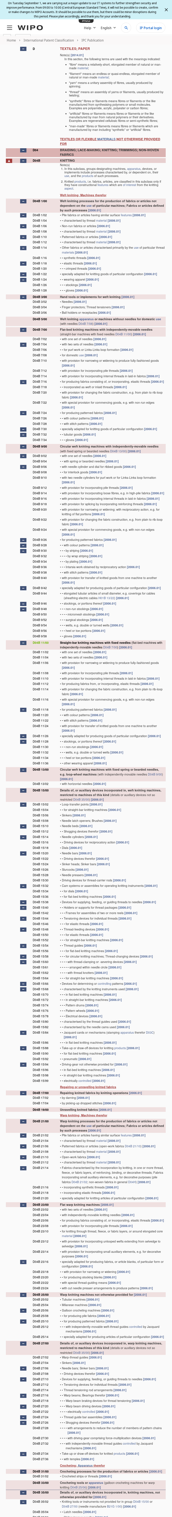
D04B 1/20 (40, 268)
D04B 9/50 (40, 614)
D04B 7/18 (40, 387)
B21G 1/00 (114, 1506)
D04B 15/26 (40, 869)
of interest (129, 185)
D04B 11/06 (40, 663)
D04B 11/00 (123, 334)
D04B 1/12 (40, 242)
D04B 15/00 (41, 790)
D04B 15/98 (40, 1075)
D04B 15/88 (40, 1048)
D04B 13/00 (118, 451)
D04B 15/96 (40, 1070)
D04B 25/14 (40, 1337)
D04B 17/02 (40, 1097)
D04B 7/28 (40, 424)
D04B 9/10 (40, 477)
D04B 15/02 (40, 804)
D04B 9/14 (40, 493)
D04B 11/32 (40, 752)
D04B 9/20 (40, 509)
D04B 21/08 (40, 1151)
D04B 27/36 (40, 1459)
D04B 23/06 (40, 1220)
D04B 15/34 (40, 891)
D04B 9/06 (40, 466)
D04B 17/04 (40, 1103)
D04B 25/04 (40, 1305)
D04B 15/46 (40, 924)
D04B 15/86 (40, 1042)
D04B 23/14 (40, 1251)
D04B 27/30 (40, 1438)
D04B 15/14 (40, 837)
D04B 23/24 (40, 1288)
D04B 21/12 (40, 1162)
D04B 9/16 (40, 498)
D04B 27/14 (40, 1390)
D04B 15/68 (40, 989)
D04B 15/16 (40, 842)
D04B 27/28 (40, 1428)
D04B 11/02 (40, 652)
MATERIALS (106, 139)
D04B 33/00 (41, 1483)
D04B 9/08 (40, 472)
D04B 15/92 (40, 1059)
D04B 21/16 (40, 1187)
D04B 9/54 (40, 625)
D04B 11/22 (40, 720)
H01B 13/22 (106, 598)
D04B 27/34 (40, 1453)
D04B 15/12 (40, 831)
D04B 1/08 (40, 231)
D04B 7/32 (40, 434)
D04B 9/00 (40, 446)
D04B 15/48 (40, 929)
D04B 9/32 (40, 556)
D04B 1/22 (40, 274)
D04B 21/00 (41, 1121)
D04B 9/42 (40, 588)
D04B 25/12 (40, 1326)
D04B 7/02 (40, 339)
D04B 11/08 (40, 673)
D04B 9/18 (40, 504)
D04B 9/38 (40, 572)
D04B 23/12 (40, 1241)
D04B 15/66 (40, 983)
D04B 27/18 (40, 1401)
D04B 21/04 (40, 1140)
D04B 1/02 (40, 215)
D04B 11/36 (40, 763)
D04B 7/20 (40, 392)
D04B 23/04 (40, 1215)
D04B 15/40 (40, 907)
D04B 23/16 (40, 1261)
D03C (150, 1032)
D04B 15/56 (40, 951)
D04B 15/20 (40, 853)
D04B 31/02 (40, 1476)
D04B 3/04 (40, 307)
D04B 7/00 (40, 329)
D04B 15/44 (40, 918)
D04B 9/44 (40, 593)
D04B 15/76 (40, 1010)
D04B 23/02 (40, 1209)
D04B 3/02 (40, 301)
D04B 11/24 (40, 726)
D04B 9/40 (40, 578)
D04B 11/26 (40, 736)
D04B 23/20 (40, 1277)
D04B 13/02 (40, 784)
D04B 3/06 (40, 312)
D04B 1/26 (40, 285)
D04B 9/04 (40, 461)
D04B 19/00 (41, 1109)
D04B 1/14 (40, 247)
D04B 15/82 (40, 1027)
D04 (35, 150)
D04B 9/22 (40, 519)
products (87, 176)
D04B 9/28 (40, 545)
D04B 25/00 (41, 1294)
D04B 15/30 (40, 880)
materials (68, 252)
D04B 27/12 (40, 1384)
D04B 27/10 (40, 1379)
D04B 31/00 (41, 1471)
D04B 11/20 (40, 715)
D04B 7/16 (40, 381)
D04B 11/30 (40, 747)
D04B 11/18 (40, 709)
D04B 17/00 (41, 1093)
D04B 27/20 (40, 1406)
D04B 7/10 (40, 360)
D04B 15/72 (40, 1000)
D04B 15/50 (40, 935)
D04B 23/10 (40, 1231)
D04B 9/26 (40, 539)
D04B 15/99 (40, 1081)
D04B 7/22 (40, 402)
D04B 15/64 (40, 978)
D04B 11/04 (40, 657)
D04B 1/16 (40, 258)
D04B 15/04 (40, 810)
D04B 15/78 (40, 1016)
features (103, 185)
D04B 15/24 (40, 864)
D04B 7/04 (40, 344)
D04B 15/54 (40, 945)
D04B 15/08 (40, 820)
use (66, 176)
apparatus (134, 169)
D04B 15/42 (40, 913)
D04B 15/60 (40, 962)
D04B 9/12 (40, 487)
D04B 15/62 (40, 973)
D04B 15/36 (40, 896)
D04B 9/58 (40, 636)
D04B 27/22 (40, 1411)
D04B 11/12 (40, 684)
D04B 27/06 (40, 1368)
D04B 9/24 (40, 529)
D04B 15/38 (40, 902)
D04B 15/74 (40, 1005)
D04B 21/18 (40, 1192)
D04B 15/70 (40, 994)
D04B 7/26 (40, 418)
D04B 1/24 (40, 279)
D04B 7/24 (40, 413)
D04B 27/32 (40, 1443)
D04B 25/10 (40, 1321)
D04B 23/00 (41, 1204)
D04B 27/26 (40, 1422)
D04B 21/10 (133, 1146)
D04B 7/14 (40, 376)
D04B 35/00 (81, 799)
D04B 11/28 (40, 741)
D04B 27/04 (40, 1363)
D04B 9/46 (40, 603)
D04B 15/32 (40, 885)
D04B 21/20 (40, 1198)
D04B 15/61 (40, 967)
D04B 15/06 (40, 815)
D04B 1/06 (40, 226)
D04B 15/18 (40, 848)
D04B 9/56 (40, 630)
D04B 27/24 (40, 1417)
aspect (68, 188)
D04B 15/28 (40, 875)
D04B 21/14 (40, 1168)
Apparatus (85, 1465)
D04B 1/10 (40, 237)
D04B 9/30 (40, 550)
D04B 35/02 (40, 1501)
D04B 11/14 (40, 689)
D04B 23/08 (40, 1226)
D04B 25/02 (40, 1299)
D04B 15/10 (40, 826)
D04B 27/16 (40, 1395)
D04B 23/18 (40, 1272)
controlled (84, 1081)
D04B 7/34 (40, 440)
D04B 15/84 (40, 1032)
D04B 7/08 (85, 323)
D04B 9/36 (40, 567)
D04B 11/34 (40, 758)
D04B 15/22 (40, 858)
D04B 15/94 (40, 1064)
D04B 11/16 (40, 699)
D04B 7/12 (40, 370)
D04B (36, 160)
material (82, 68)
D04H (132, 1182)
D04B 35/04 (40, 1512)
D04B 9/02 (40, 456)
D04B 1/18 (40, 263)
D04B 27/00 (41, 1343)
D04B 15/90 (40, 1053)
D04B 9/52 (40, 620)
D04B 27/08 (40, 1373)
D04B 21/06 (40, 1146)
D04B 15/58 (40, 956)
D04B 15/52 (40, 940)
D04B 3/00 (40, 297)
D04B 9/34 (40, 561)
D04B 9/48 (40, 609)
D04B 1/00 (40, 201)
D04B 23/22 (40, 1282)
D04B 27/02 (40, 1357)
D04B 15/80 (40, 1021)
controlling (104, 983)
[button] (23, 49)
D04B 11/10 (40, 678)
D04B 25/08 (40, 1316)
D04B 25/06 (40, 1310)
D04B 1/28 (40, 290)
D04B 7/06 (40, 349)
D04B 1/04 (40, 220)
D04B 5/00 (40, 319)
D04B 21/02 (40, 1135)
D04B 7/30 (40, 429)
